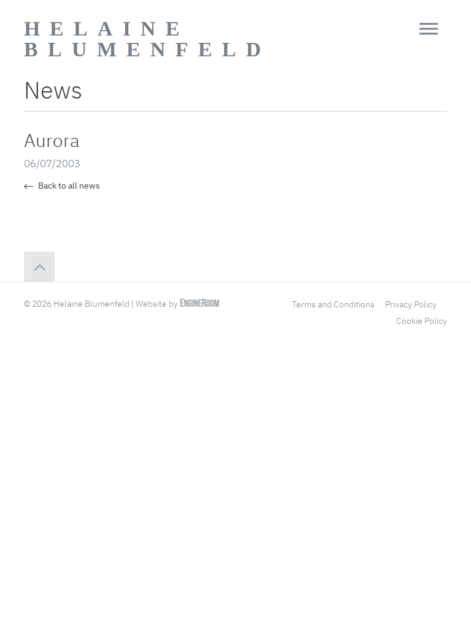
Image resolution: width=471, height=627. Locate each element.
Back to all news (68, 185)
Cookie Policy (421, 320)
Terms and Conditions (333, 304)
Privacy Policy (411, 304)
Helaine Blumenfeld (147, 39)
